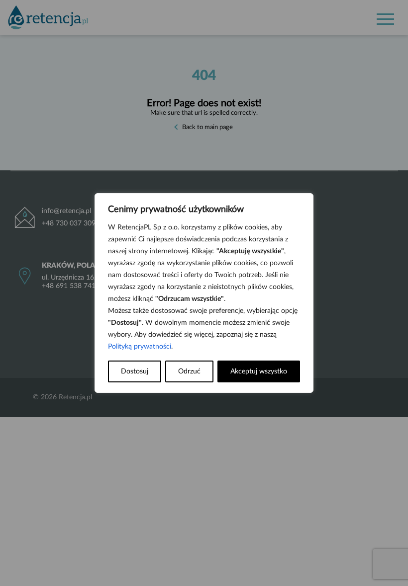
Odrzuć (189, 371)
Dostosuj (134, 371)
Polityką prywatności (139, 346)
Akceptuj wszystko (258, 371)
